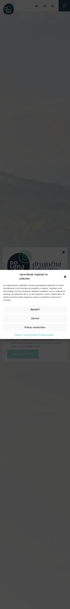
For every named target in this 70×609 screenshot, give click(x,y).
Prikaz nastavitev (35, 327)
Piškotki (18, 335)
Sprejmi (35, 309)
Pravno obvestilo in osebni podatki (38, 335)
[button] (65, 276)
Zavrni (35, 318)
